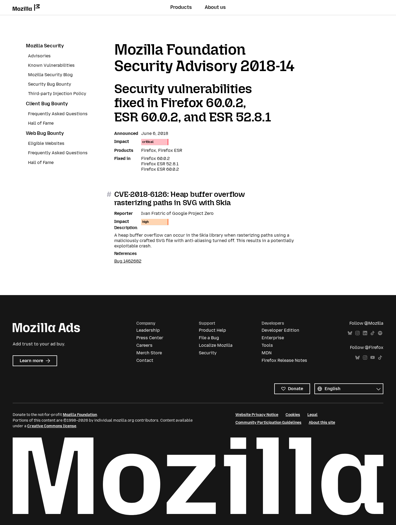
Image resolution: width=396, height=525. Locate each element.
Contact (144, 360)
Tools (267, 345)
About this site (322, 422)
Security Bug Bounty (49, 84)
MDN (267, 352)
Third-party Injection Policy (57, 93)
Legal (312, 414)
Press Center (149, 337)
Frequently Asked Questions (58, 113)
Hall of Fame (41, 123)
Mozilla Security (45, 46)
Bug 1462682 (127, 261)
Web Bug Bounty (45, 133)
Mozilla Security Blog (50, 74)
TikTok (372, 333)
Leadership (148, 330)
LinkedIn (365, 333)
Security (208, 352)
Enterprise (273, 337)
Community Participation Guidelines (268, 422)
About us (215, 7)
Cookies (293, 414)
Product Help (212, 330)
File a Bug (209, 337)
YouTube (372, 357)
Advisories (39, 55)
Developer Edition (280, 330)
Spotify (380, 333)
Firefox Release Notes (284, 360)
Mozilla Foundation (80, 414)
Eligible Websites (46, 143)
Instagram (357, 333)
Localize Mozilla (215, 345)
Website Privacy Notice (256, 414)
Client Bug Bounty (47, 104)
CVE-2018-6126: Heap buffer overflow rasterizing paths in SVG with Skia (179, 198)
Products (181, 7)
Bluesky (350, 333)
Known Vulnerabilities (51, 65)
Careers (144, 345)
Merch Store (149, 352)
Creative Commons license (51, 426)
